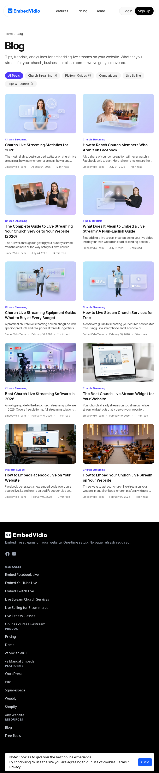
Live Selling (133, 75)
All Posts (14, 75)
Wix (8, 682)
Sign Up (144, 11)
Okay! (145, 762)
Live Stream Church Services (27, 599)
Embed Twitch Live (19, 591)
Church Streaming (42, 75)
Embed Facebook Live (22, 574)
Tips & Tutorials (21, 83)
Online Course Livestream (25, 624)
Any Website (14, 715)
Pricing (81, 11)
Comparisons (108, 75)
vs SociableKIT (16, 653)
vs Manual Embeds (19, 661)
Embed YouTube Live (21, 583)
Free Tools (13, 735)
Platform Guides (78, 75)
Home (9, 34)
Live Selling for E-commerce (26, 607)
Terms (122, 762)
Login (128, 11)
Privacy (14, 767)
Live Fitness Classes (20, 616)
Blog (8, 727)
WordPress (13, 673)
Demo (100, 11)
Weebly (10, 698)
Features (61, 11)
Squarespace (15, 690)
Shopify (11, 706)
